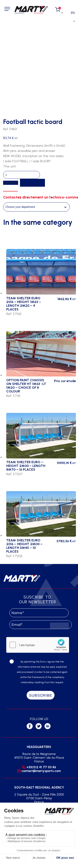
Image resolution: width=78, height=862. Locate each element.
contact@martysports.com (41, 771)
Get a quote (32, 183)
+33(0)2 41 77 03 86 (41, 767)
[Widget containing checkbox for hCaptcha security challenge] (37, 645)
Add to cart (11, 182)
